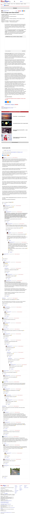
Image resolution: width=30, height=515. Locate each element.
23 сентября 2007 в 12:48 (16, 223)
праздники (18, 98)
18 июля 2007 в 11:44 (18, 364)
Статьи (12, 3)
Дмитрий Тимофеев (6, 370)
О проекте (20, 485)
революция (8, 98)
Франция (11, 98)
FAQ (20, 486)
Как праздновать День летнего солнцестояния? (20, 123)
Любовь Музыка (6, 436)
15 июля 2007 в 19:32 (15, 274)
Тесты (14, 3)
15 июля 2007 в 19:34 (15, 352)
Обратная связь (26, 487)
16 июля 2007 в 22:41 (13, 205)
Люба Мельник (6, 268)
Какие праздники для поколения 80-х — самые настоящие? (20, 130)
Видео (25, 3)
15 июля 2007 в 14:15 (13, 422)
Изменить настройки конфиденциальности (6, 512)
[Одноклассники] (23, 10)
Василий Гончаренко (7, 205)
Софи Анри (5, 157)
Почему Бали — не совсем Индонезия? (19, 116)
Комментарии (18, 3)
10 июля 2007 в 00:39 (11, 465)
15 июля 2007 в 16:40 (13, 268)
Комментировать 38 (8, 104)
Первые (8, 150)
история (22, 98)
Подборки (8, 3)
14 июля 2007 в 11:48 (13, 375)
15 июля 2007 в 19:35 (16, 358)
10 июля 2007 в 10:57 (11, 430)
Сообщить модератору (14, 157)
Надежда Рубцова (6, 381)
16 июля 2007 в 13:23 (9, 157)
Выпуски (5, 3)
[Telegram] (24, 10)
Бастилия (15, 98)
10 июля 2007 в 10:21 (13, 459)
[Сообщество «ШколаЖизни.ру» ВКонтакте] (6, 5)
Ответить (5, 203)
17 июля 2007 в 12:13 (11, 412)
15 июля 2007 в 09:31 (14, 280)
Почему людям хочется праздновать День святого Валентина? (19, 137)
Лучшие (10, 150)
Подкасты (22, 3)
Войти (21, 1)
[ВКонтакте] (22, 10)
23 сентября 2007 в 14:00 (14, 232)
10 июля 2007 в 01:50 (10, 436)
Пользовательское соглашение (5, 502)
